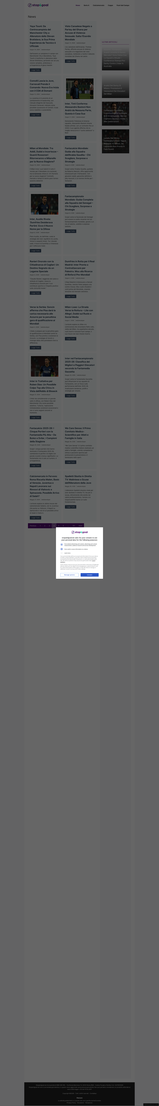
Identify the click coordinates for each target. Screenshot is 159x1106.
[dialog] (79, 553)
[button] (79, 553)
